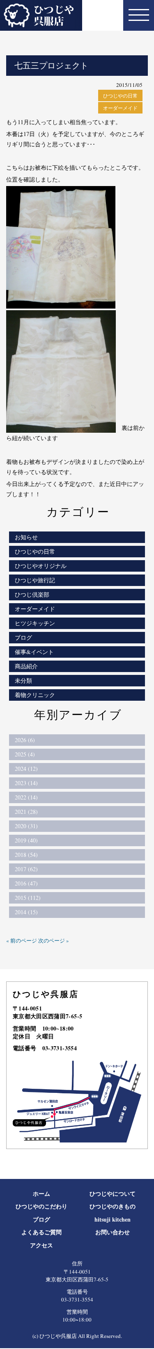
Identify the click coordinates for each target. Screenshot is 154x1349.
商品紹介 (26, 666)
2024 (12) (26, 768)
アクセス (41, 1245)
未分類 (23, 680)
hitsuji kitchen (112, 1219)
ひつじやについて (113, 1193)
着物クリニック (35, 695)
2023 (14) (26, 783)
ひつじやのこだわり (41, 1206)
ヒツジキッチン (35, 623)
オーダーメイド (120, 107)
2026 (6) (25, 740)
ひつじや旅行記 (35, 580)
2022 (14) (26, 797)
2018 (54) (26, 854)
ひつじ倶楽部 (32, 594)
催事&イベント (34, 652)
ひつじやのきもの (113, 1206)
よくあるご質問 (41, 1232)
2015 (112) (28, 898)
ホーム (41, 1193)
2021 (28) (26, 811)
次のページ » (53, 940)
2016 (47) (26, 883)
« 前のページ (21, 940)
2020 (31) (26, 826)
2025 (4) (25, 754)
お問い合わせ (112, 1232)
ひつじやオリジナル (41, 566)
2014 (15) (26, 912)
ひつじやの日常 (120, 95)
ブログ (23, 637)
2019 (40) (26, 840)
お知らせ (26, 537)
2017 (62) (26, 869)
